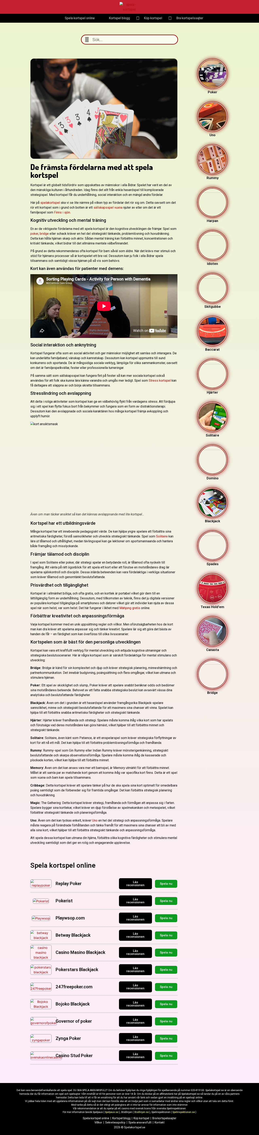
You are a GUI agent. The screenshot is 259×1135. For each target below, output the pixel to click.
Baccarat (212, 349)
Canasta (212, 650)
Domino (213, 478)
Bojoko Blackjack (73, 1004)
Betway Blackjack (73, 935)
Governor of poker (74, 1021)
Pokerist (64, 900)
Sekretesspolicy (115, 1122)
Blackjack (212, 521)
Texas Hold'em (212, 607)
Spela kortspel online (96, 1118)
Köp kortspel (141, 1118)
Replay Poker (69, 883)
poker (34, 234)
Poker (212, 92)
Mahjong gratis (129, 608)
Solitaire (162, 536)
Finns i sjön (62, 212)
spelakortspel (50, 203)
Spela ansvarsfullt (140, 1122)
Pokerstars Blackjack (77, 969)
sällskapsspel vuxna (107, 207)
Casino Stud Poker (74, 1055)
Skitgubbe (212, 307)
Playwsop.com (70, 918)
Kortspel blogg (121, 1118)
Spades (213, 564)
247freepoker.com (74, 986)
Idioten (212, 264)
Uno (95, 820)
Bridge (212, 693)
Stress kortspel (160, 380)
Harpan (212, 221)
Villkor (98, 1122)
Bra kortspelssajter (164, 1118)
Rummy (213, 178)
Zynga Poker (68, 1038)
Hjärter (212, 392)
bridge (44, 234)
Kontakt (160, 1122)
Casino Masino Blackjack (80, 952)
